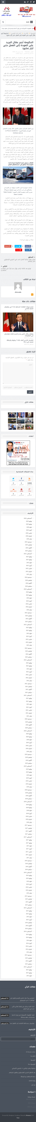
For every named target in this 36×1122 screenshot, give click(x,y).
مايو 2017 (29, 846)
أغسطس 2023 (28, 624)
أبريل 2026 (29, 530)
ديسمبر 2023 (28, 612)
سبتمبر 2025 (28, 551)
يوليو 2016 (29, 875)
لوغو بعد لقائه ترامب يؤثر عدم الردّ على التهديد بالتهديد (16, 269)
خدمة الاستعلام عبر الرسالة (28, 1076)
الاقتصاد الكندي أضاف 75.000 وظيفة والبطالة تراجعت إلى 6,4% (20, 341)
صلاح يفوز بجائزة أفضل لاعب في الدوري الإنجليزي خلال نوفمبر (19, 260)
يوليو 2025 (29, 556)
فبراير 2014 (29, 949)
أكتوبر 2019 (29, 760)
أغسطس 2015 (28, 908)
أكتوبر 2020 (29, 725)
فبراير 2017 (29, 854)
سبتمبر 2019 (28, 763)
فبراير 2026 (29, 536)
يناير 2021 (29, 716)
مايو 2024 (29, 598)
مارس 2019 (29, 781)
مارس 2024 (29, 604)
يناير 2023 (29, 645)
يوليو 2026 (29, 521)
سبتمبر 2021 (28, 692)
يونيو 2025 (29, 559)
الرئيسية (33, 1060)
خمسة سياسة (31, 1097)
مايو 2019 (29, 775)
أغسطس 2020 (28, 731)
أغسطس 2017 (28, 837)
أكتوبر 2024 (29, 583)
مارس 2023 (29, 639)
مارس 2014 (29, 946)
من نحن (33, 1085)
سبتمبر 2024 (28, 586)
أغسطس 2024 (28, 589)
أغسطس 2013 (28, 967)
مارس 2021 (29, 710)
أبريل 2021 (29, 707)
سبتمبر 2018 (28, 798)
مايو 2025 (29, 562)
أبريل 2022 (29, 672)
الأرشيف (32, 1035)
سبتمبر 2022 (28, 657)
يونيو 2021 (29, 701)
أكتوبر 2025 (29, 548)
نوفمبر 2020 (28, 722)
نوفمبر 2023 (28, 616)
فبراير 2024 (29, 607)
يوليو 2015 (29, 911)
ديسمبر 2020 (28, 719)
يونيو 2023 (29, 630)
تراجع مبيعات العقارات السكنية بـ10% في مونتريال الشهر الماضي (18, 308)
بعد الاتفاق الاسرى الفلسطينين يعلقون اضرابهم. (22, 1072)
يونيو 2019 (29, 772)
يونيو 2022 (29, 666)
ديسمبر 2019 (28, 754)
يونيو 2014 (29, 937)
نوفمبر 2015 (28, 899)
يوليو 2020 (29, 733)
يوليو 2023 (29, 627)
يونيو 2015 (29, 914)
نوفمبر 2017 (28, 828)
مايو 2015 (29, 916)
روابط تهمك (32, 1080)
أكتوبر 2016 (29, 866)
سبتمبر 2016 (28, 869)
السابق (30, 257)
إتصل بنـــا (32, 1056)
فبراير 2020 (29, 748)
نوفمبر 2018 (28, 793)
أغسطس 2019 (28, 766)
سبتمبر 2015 (28, 905)
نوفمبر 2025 (28, 545)
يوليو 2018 (29, 804)
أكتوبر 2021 (29, 689)
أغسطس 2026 (28, 518)
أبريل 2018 (29, 813)
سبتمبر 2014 (28, 928)
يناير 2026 (29, 539)
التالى (5, 266)
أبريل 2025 (29, 565)
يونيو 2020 (29, 737)
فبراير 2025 (29, 571)
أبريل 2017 (29, 849)
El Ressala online (30, 1052)
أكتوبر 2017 (29, 831)
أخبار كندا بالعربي (28, 53)
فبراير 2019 (29, 784)
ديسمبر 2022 (28, 648)
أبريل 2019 (29, 778)
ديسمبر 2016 (28, 860)
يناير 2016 (29, 893)
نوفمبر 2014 (28, 922)
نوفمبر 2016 (28, 863)
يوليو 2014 (29, 934)
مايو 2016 (29, 881)
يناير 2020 (29, 751)
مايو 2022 (29, 669)
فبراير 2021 (29, 713)
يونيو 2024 (29, 595)
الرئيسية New (31, 1064)
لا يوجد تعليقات (19, 53)
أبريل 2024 (29, 601)
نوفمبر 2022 (28, 651)
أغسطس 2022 (28, 660)
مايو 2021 (29, 704)
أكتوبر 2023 (29, 618)
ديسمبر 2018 (28, 790)
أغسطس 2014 (28, 931)
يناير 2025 (29, 574)
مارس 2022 (29, 674)
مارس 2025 (29, 568)
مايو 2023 (29, 633)
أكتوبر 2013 (29, 961)
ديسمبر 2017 (28, 825)
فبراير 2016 (29, 890)
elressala (27, 51)
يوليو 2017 (29, 840)
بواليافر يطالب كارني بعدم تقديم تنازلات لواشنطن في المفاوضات (18, 335)
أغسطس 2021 (28, 695)
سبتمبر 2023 (28, 621)
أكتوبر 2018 (29, 795)
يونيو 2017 (29, 843)
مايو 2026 (29, 527)
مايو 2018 (29, 810)
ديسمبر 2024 (28, 577)
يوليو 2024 (29, 592)
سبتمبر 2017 (28, 834)
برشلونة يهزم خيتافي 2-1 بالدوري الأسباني (23, 1068)
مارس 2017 (29, 852)
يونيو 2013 (29, 973)
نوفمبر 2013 (28, 958)
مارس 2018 (29, 816)
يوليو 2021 (29, 698)
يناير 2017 (29, 858)
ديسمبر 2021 (28, 683)
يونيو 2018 (29, 807)
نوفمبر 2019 (28, 757)
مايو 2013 (29, 975)
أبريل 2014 (29, 943)
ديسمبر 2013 (28, 955)
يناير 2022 (29, 680)
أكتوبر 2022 (29, 654)
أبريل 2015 (29, 919)
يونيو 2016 (29, 878)
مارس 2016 (29, 887)
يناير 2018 (29, 822)
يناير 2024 (29, 610)
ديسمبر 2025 (28, 542)
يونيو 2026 (29, 524)
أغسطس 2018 (28, 801)
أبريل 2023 (29, 636)
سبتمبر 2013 (28, 964)
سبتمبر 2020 (28, 728)
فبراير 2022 (29, 677)
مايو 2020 (29, 739)
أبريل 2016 (29, 884)
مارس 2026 (29, 533)
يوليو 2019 (29, 769)
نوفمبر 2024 (28, 580)
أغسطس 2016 (28, 872)
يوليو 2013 (29, 970)
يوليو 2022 (29, 663)
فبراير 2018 (29, 819)
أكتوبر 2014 (29, 925)
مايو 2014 (29, 940)
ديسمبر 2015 (28, 896)
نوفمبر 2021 (28, 686)
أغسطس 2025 (28, 553)
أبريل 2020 (29, 742)
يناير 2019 (29, 787)
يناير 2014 (29, 952)
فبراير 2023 (29, 642)
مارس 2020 (29, 745)
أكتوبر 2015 (29, 902)
